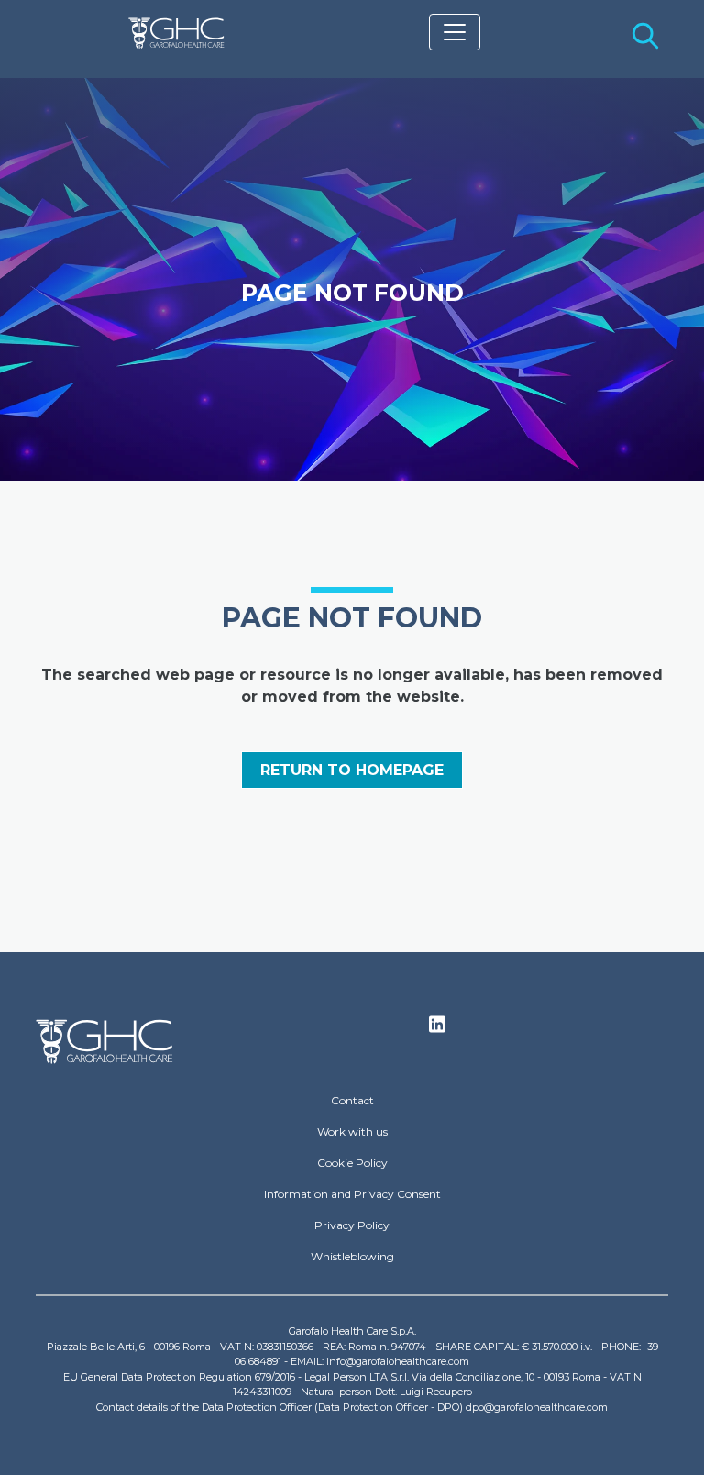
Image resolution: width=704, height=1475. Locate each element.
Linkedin (437, 1029)
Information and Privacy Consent (352, 1194)
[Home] (176, 33)
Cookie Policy (352, 1163)
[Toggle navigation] (454, 32)
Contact (352, 1100)
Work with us (352, 1131)
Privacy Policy (352, 1225)
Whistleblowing (352, 1256)
